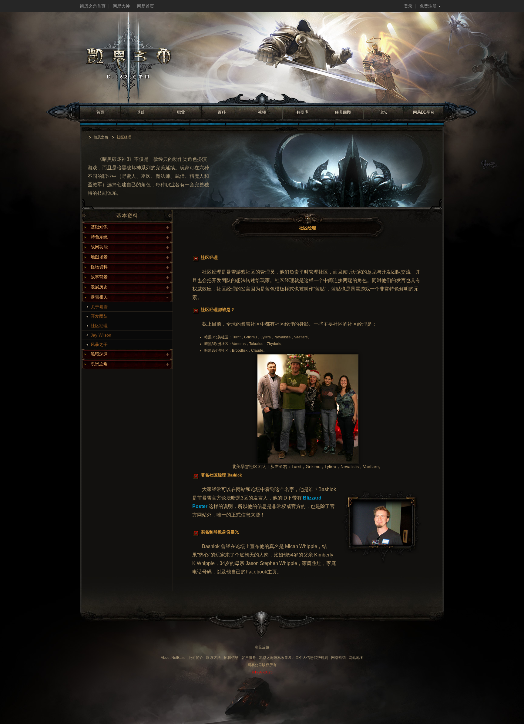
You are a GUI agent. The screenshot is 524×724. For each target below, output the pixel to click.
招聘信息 (231, 658)
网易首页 (145, 6)
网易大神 (121, 6)
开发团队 (99, 316)
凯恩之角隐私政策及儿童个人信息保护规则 (293, 658)
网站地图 (356, 658)
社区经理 (99, 325)
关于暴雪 (99, 306)
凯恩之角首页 (93, 6)
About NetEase (173, 658)
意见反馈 (262, 647)
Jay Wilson (101, 335)
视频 (262, 112)
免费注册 (428, 6)
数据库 (302, 112)
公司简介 (196, 658)
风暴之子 (99, 344)
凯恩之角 (101, 137)
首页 (100, 112)
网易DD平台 (423, 112)
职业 (181, 112)
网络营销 (338, 658)
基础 (141, 112)
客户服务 (248, 658)
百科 (222, 112)
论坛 (383, 112)
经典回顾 (343, 112)
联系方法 (213, 658)
